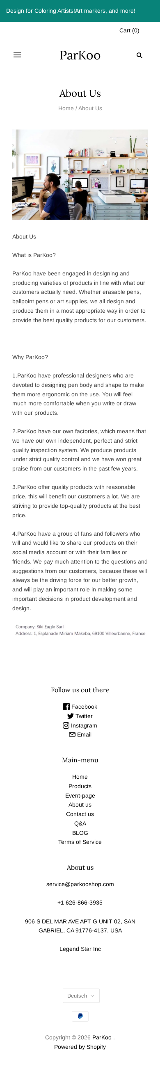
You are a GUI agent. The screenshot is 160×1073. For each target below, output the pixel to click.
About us (80, 804)
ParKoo (102, 1037)
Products (80, 786)
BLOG (80, 833)
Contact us (80, 814)
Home (66, 108)
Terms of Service (80, 842)
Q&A (80, 823)
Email (83, 734)
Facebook (83, 706)
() (129, 30)
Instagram (83, 725)
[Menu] (17, 55)
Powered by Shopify (80, 1046)
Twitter (83, 716)
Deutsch (77, 996)
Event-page (80, 795)
